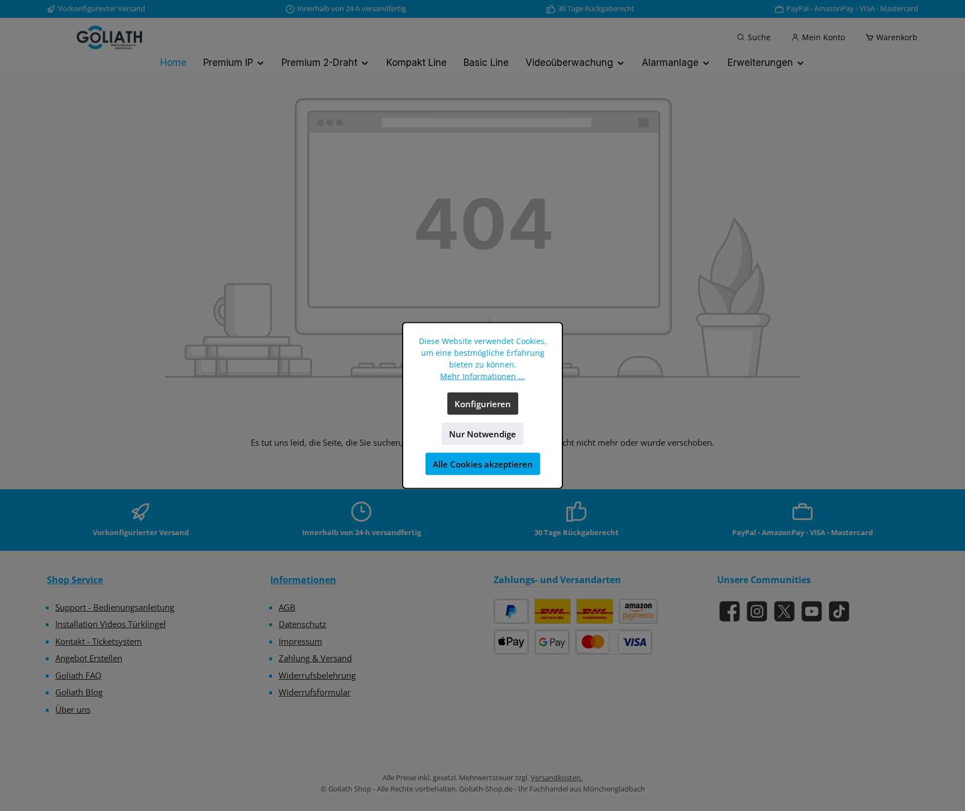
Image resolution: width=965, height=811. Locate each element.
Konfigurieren (483, 403)
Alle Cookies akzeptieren (483, 464)
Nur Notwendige (482, 434)
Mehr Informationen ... (482, 376)
